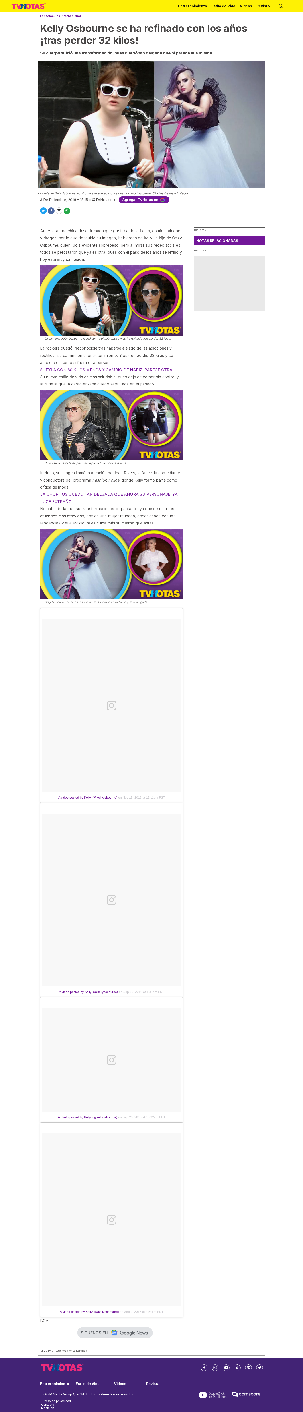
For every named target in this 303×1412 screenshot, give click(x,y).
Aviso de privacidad (57, 1401)
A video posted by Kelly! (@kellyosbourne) (87, 797)
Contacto (47, 1404)
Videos (246, 6)
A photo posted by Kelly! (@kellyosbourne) (87, 1117)
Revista (263, 6)
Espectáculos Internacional (60, 16)
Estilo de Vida (223, 6)
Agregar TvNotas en (140, 199)
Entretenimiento (192, 6)
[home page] (28, 6)
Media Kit (47, 1408)
